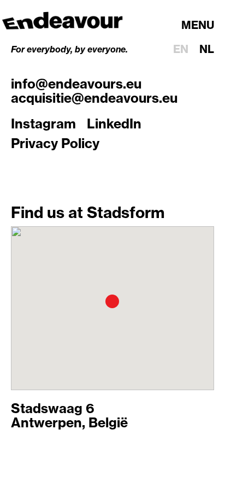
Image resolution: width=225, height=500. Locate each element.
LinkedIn (114, 123)
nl (206, 49)
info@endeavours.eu (76, 83)
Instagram (43, 123)
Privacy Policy (55, 143)
